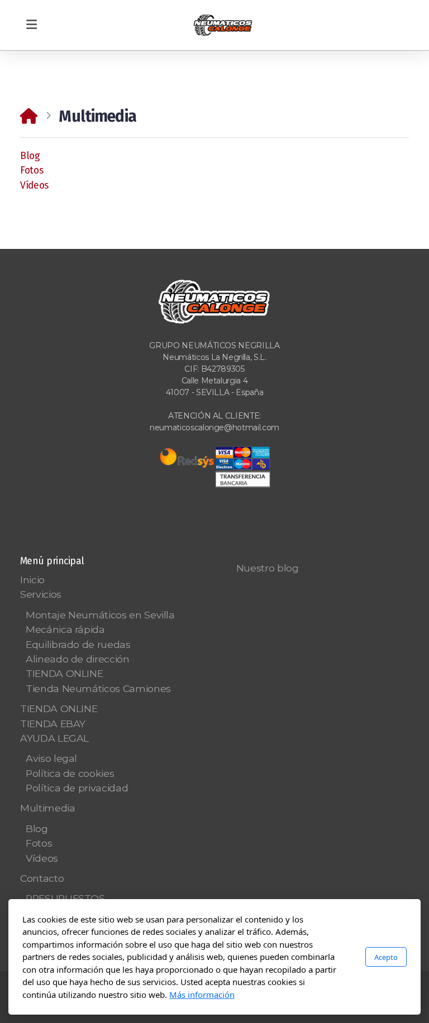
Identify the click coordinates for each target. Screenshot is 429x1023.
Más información (202, 994)
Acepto (386, 957)
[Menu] (31, 25)
